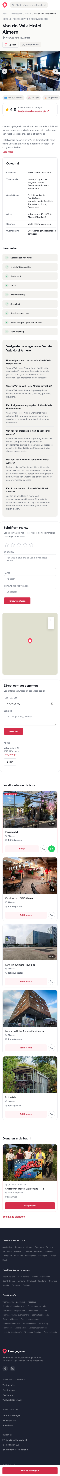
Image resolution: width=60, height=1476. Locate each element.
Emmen (53, 1256)
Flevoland (16, 1285)
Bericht (8, 711)
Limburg (21, 1281)
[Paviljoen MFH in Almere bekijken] (30, 809)
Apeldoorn (49, 1251)
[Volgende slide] (55, 71)
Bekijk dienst (30, 1205)
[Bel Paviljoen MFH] (43, 848)
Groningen (42, 1256)
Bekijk (22, 848)
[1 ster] (6, 545)
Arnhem (49, 1247)
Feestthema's (8, 1390)
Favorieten (7, 1395)
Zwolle (29, 1251)
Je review (9, 552)
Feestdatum (10, 698)
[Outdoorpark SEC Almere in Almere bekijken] (30, 875)
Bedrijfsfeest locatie (40, 1315)
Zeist (4, 1260)
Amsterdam (7, 1247)
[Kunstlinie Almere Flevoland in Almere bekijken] (30, 942)
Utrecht (29, 1247)
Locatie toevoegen (11, 1415)
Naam (7, 573)
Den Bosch (7, 1251)
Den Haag (39, 1247)
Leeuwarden (30, 1256)
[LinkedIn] (12, 1368)
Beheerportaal (9, 1420)
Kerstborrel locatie (10, 1319)
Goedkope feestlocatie (37, 1310)
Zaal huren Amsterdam (30, 1319)
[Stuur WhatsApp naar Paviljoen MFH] (51, 848)
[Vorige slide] (4, 71)
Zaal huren (20, 1302)
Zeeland (26, 1285)
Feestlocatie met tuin (37, 1306)
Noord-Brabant (8, 1281)
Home (5, 13)
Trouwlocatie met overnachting (15, 1315)
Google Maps (10, 754)
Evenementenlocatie (11, 1323)
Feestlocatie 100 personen (13, 1310)
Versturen (13, 731)
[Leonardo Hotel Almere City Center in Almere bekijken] (30, 1008)
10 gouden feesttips (32, 1332)
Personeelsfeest (29, 1323)
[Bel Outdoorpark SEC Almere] (51, 915)
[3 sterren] (19, 545)
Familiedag (43, 1323)
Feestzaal (32, 1302)
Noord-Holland (8, 1276)
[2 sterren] (13, 545)
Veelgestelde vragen (12, 1400)
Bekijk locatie (26, 915)
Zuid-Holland (23, 1276)
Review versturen (17, 601)
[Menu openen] (54, 5)
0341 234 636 (12, 1445)
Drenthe (5, 1285)
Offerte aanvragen (30, 1470)
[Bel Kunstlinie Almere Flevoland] (51, 981)
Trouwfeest (7, 1328)
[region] (30, 644)
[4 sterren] (25, 545)
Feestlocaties (16, 13)
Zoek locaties (8, 1385)
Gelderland (45, 1276)
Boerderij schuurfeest (38, 1328)
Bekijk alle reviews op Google (32, 111)
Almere (28, 13)
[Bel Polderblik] (51, 1114)
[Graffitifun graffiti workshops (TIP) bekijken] (30, 1162)
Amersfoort (7, 1256)
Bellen (10, 762)
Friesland (42, 1281)
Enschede (18, 1256)
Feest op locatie (50, 1332)
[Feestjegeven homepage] (4, 5)
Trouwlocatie (8, 1302)
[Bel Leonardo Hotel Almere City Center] (51, 1047)
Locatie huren (20, 1328)
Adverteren (7, 1425)
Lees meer (7, 151)
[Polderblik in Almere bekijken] (30, 1074)
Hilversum (38, 1251)
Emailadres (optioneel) (16, 586)
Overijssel (31, 1281)
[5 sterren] (31, 545)
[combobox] (29, 5)
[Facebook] (5, 1368)
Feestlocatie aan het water (13, 1306)
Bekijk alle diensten (13, 1216)
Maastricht (19, 1251)
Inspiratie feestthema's (12, 1332)
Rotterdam (19, 1247)
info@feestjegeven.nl (16, 1440)
